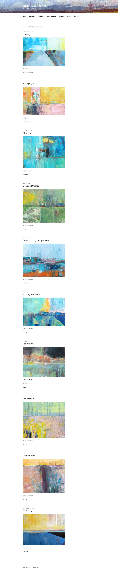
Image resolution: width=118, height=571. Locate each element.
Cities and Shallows (32, 185)
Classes (69, 16)
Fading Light (28, 83)
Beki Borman (34, 6)
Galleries (31, 16)
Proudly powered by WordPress (30, 567)
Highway (26, 34)
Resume (61, 16)
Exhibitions (41, 16)
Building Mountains (31, 294)
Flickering (27, 132)
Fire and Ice (28, 343)
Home (24, 16)
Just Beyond (28, 398)
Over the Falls (29, 455)
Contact (76, 16)
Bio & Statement (51, 16)
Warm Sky (27, 510)
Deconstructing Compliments (36, 240)
